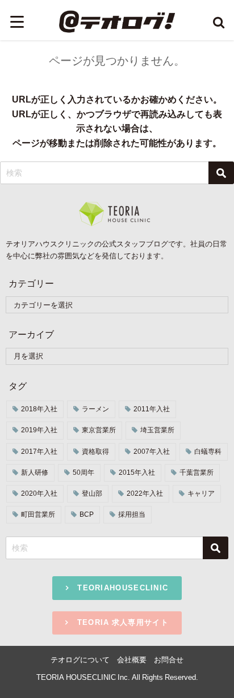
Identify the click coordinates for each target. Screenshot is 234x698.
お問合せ (168, 659)
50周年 (83, 472)
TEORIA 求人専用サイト (119, 622)
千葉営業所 (196, 472)
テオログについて (80, 659)
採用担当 (131, 514)
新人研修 (34, 472)
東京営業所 (99, 430)
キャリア (201, 493)
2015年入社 (137, 472)
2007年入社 (151, 451)
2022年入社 (145, 493)
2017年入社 (39, 451)
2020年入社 (39, 493)
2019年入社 (39, 430)
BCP (87, 514)
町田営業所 (38, 514)
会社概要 (132, 659)
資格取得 (95, 451)
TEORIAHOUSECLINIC (118, 587)
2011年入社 (151, 409)
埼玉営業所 (157, 430)
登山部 (92, 493)
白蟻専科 (208, 451)
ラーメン (95, 409)
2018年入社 (39, 409)
